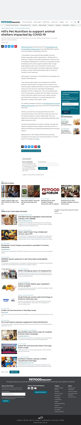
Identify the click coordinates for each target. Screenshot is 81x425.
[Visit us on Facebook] (29, 388)
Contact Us (38, 420)
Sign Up (66, 112)
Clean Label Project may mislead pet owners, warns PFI (32, 233)
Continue (43, 168)
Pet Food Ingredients (24, 282)
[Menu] (78, 22)
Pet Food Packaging (23, 269)
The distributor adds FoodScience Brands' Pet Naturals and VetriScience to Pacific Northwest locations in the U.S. (26, 325)
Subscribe (19, 420)
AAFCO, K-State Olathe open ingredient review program (34, 285)
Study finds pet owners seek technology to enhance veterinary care (35, 298)
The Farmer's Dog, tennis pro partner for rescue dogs (66, 132)
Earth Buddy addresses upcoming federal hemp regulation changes (66, 123)
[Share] (6, 46)
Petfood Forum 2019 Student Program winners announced (70, 202)
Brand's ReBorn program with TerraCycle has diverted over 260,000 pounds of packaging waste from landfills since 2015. (34, 365)
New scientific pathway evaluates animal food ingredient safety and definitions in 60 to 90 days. (35, 288)
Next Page (14, 372)
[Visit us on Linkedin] (32, 388)
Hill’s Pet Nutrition (27, 47)
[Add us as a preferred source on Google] (39, 146)
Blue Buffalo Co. (25, 336)
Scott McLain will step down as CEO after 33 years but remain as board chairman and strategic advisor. (27, 252)
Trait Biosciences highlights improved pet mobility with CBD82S (35, 218)
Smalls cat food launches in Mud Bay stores (18, 310)
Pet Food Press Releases (22, 28)
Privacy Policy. (73, 109)
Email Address (42, 161)
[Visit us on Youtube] (35, 388)
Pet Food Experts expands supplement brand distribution (24, 322)
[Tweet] (12, 46)
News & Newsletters (7, 28)
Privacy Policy (54, 420)
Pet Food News (65, 128)
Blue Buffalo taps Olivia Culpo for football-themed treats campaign (35, 333)
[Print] (2, 46)
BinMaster (7, 249)
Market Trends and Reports (26, 295)
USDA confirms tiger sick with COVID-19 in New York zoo (10, 202)
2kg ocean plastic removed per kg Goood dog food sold (30, 202)
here (37, 139)
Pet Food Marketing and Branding (27, 330)
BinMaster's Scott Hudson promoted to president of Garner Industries (25, 246)
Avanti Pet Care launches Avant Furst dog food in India (34, 347)
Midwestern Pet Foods (27, 363)
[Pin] (15, 46)
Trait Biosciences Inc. (27, 220)
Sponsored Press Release (25, 214)
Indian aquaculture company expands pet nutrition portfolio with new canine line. (34, 350)
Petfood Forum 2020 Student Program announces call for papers (50, 202)
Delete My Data (40, 392)
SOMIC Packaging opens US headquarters (34, 271)
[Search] (75, 22)
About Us (31, 420)
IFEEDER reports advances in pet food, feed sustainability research (24, 260)
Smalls (6, 312)
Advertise (25, 420)
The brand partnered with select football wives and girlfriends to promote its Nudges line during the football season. (35, 338)
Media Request (46, 420)
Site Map (62, 420)
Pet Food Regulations (64, 120)
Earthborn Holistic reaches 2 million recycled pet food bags (32, 360)
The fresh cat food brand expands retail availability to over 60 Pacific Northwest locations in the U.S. (27, 315)
